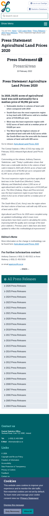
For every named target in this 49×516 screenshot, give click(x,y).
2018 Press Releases (16, 330)
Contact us (5, 476)
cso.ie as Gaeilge (39, 3)
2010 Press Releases (16, 373)
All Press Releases (22, 279)
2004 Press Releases (16, 406)
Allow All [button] (28, 511)
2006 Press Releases (16, 395)
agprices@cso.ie (16, 264)
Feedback (5, 473)
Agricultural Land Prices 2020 (26, 144)
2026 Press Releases (16, 286)
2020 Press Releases (16, 319)
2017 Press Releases (16, 335)
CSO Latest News (25, 31)
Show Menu (7, 23)
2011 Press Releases (16, 368)
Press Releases (39, 31)
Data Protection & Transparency (13, 467)
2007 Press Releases (16, 390)
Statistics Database (39, 9)
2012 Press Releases (16, 362)
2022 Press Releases (9, 33)
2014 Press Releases (16, 351)
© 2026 (4, 453)
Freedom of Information (10, 460)
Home (14, 31)
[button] (29, 498)
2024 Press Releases (16, 297)
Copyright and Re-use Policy (12, 457)
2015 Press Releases (16, 346)
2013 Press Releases (16, 357)
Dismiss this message (14, 505)
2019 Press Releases (16, 324)
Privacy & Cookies (8, 470)
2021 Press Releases (16, 313)
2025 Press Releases (16, 291)
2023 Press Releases (16, 302)
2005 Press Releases (16, 400)
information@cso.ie (15, 442)
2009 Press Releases (16, 379)
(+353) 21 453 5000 (15, 438)
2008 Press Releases (16, 384)
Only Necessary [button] (12, 511)
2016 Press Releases (16, 340)
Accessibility (6, 463)
